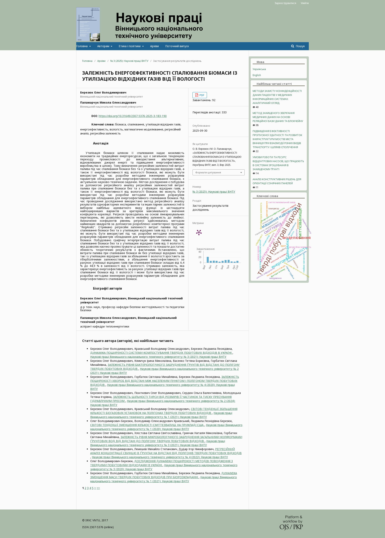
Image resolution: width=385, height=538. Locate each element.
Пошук (300, 46)
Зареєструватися (285, 3)
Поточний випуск (177, 46)
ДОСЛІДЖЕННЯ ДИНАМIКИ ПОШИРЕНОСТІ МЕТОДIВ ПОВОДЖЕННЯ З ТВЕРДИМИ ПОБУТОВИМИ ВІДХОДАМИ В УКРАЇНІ (161, 463)
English (257, 75)
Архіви (154, 46)
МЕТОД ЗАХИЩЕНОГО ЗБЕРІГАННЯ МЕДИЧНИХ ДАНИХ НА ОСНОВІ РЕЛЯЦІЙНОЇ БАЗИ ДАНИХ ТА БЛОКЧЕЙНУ (278, 117)
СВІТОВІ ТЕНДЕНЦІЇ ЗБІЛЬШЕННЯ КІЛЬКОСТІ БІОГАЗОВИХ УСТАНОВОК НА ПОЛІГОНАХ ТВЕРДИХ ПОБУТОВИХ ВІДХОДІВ (163, 411)
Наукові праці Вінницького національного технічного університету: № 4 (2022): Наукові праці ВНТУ (160, 457)
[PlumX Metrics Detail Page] (198, 232)
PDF (201, 95)
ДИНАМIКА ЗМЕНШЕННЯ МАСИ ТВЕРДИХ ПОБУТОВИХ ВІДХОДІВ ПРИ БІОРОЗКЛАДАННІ (163, 475)
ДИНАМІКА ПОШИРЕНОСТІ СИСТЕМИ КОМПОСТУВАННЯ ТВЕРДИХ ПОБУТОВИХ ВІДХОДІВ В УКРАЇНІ (161, 353)
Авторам (103, 46)
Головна (82, 46)
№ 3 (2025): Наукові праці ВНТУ (129, 61)
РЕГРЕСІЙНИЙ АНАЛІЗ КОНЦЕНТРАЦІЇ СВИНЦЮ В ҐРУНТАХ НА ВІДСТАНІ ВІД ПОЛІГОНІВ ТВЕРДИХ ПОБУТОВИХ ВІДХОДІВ (166, 451)
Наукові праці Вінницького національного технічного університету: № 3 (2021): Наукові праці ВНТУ (158, 357)
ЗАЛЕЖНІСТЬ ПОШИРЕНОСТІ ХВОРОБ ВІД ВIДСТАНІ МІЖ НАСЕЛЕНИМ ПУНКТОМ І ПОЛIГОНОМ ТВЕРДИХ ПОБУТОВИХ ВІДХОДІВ (164, 381)
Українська (259, 69)
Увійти (305, 3)
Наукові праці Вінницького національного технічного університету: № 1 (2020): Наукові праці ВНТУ (166, 427)
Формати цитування (208, 172)
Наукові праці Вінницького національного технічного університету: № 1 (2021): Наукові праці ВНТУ (161, 415)
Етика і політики (130, 46)
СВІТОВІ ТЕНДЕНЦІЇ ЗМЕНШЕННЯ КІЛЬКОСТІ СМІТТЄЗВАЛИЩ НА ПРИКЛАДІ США (147, 425)
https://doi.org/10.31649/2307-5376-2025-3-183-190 (133, 116)
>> (98, 488)
